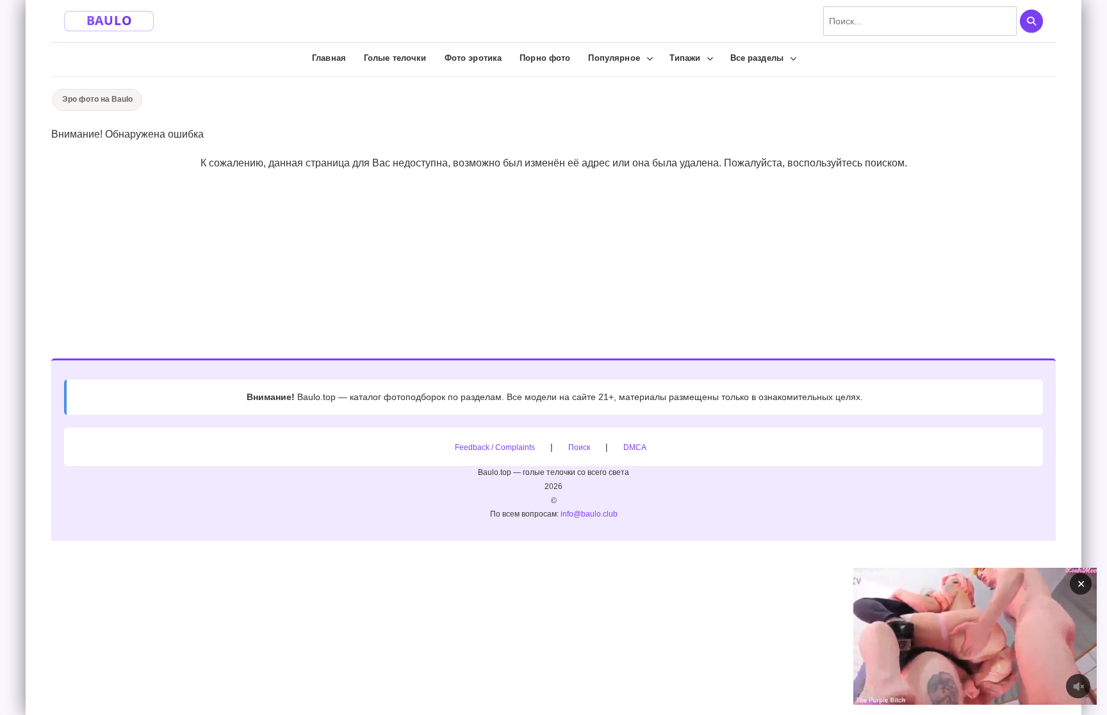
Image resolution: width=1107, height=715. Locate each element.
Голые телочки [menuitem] (395, 58)
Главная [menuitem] (329, 58)
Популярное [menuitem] (613, 58)
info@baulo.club (589, 514)
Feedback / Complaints (495, 447)
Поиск (579, 447)
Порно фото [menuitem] (545, 58)
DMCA (634, 447)
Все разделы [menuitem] (756, 58)
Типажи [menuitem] (685, 58)
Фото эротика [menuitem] (473, 58)
